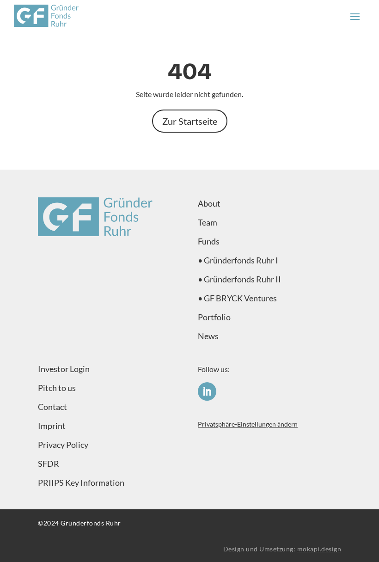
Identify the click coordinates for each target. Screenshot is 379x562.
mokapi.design (319, 549)
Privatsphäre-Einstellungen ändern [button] (248, 424)
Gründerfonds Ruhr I (241, 260)
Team (207, 222)
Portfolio (214, 317)
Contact (52, 407)
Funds (209, 241)
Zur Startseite (189, 121)
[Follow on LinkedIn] (207, 391)
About (209, 203)
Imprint (52, 426)
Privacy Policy (63, 445)
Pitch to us (57, 388)
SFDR (48, 463)
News (208, 336)
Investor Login (64, 369)
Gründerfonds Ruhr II (242, 279)
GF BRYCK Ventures (240, 298)
